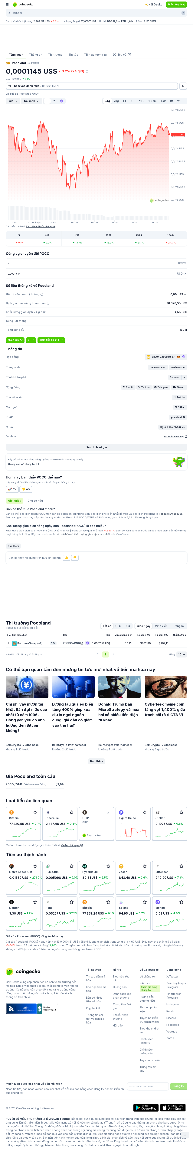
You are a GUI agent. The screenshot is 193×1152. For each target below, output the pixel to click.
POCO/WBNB (71, 643)
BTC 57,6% (113, 21)
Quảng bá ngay (70, 845)
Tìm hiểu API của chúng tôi (40, 226)
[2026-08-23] (171, 101)
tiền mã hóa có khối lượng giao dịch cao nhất (82, 534)
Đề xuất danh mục (174, 436)
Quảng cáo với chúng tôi (22, 464)
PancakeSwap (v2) (170, 513)
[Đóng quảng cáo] (108, 813)
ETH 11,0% (127, 21)
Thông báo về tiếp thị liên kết (22, 627)
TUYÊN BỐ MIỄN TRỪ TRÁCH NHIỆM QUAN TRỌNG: (38, 1118)
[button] (158, 367)
